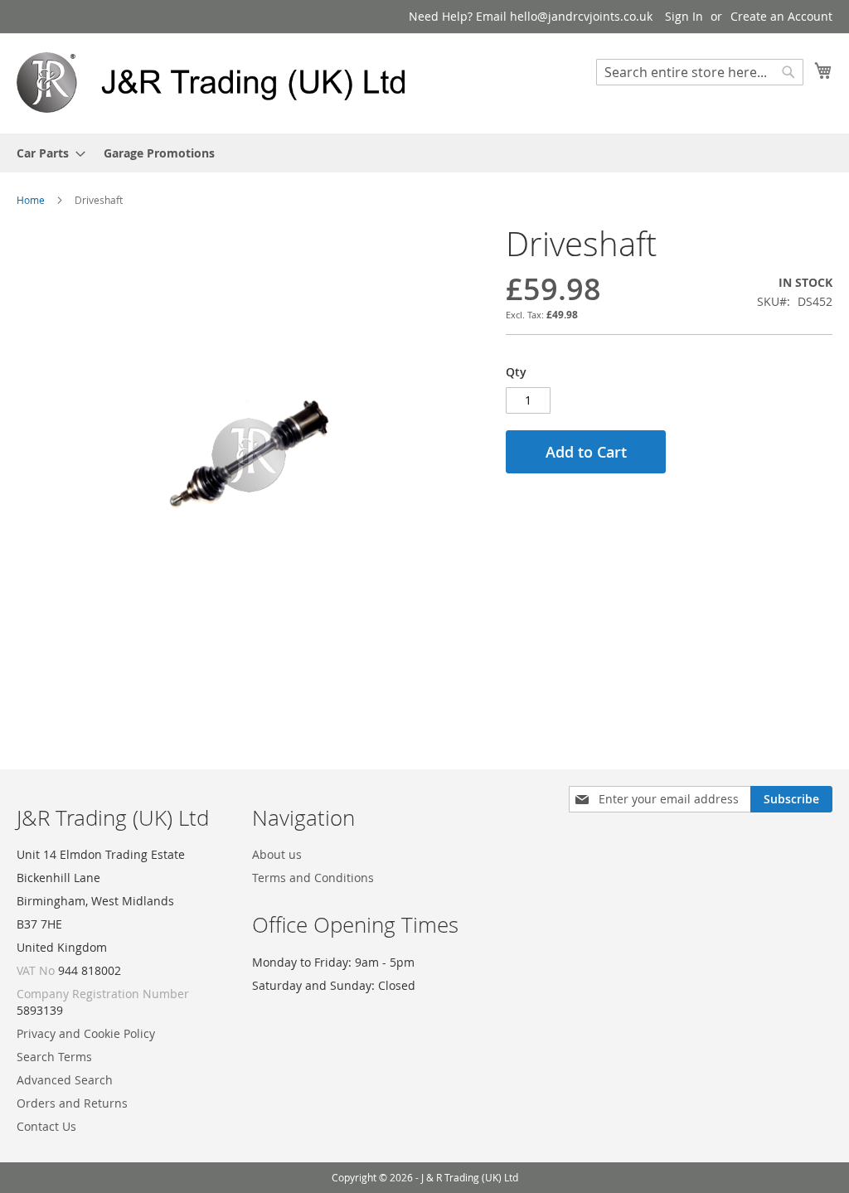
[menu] (424, 152)
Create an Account (781, 16)
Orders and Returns (72, 1103)
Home (31, 199)
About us (277, 854)
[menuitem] (46, 152)
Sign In (684, 16)
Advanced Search (65, 1080)
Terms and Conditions (313, 877)
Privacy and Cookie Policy (86, 1033)
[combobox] (699, 72)
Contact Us (46, 1126)
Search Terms (54, 1056)
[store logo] (220, 82)
